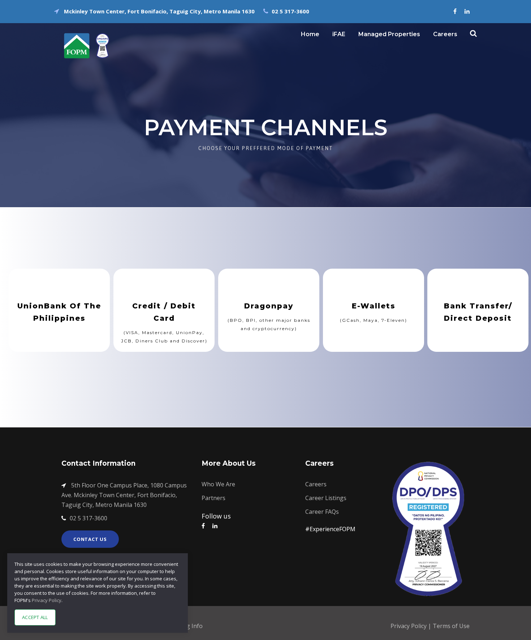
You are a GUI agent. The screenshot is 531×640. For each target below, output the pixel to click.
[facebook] (455, 11)
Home (310, 34)
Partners (213, 498)
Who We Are (218, 484)
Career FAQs (322, 512)
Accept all (35, 617)
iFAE (338, 34)
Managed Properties (389, 34)
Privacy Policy (409, 626)
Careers (445, 34)
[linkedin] (467, 11)
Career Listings (325, 498)
